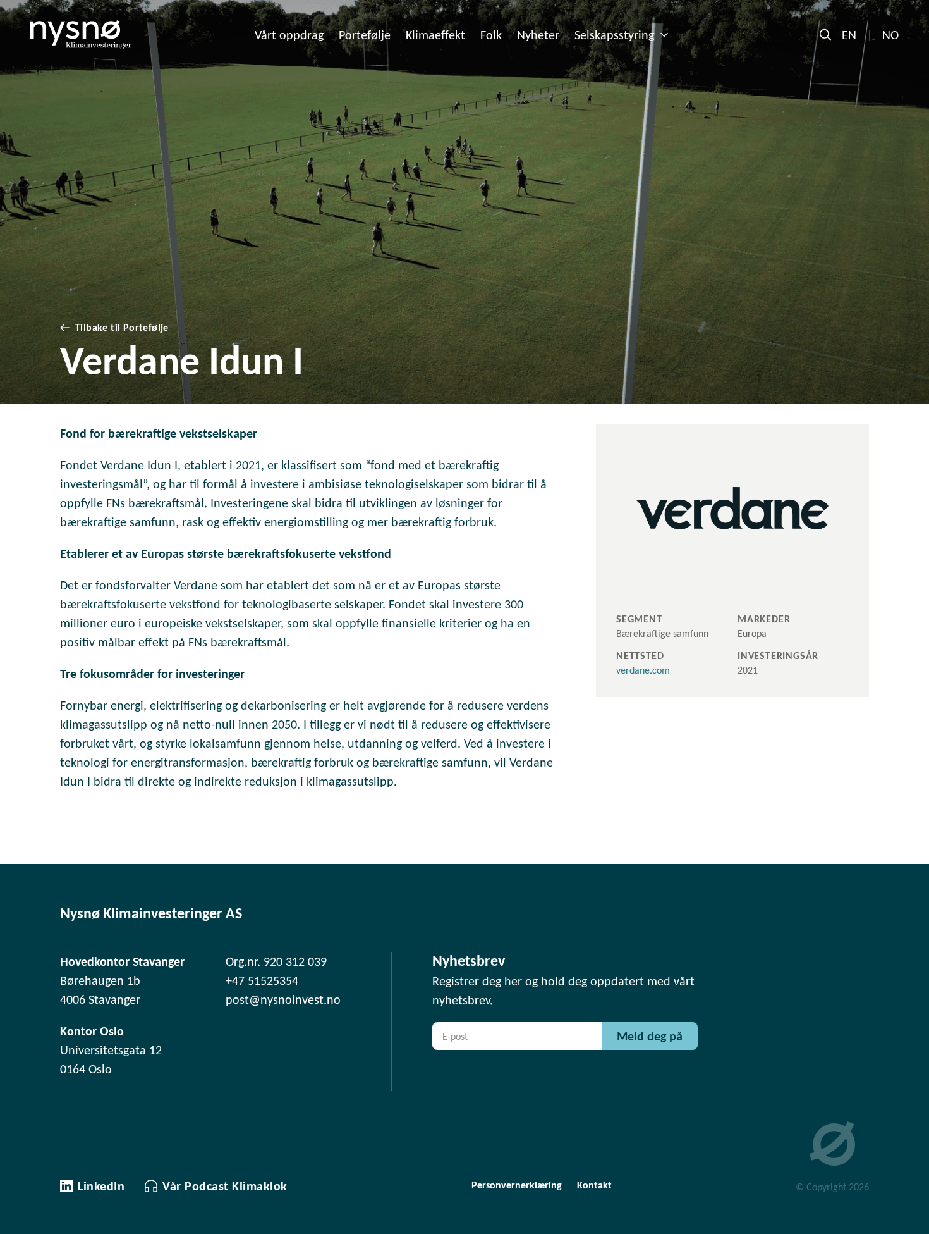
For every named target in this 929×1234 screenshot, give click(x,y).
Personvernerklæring (516, 1185)
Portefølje (365, 34)
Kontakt (594, 1185)
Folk (491, 34)
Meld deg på (650, 1036)
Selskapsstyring (614, 34)
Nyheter (538, 34)
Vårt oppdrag (289, 34)
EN (849, 34)
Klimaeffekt (435, 34)
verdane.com (643, 670)
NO (890, 34)
